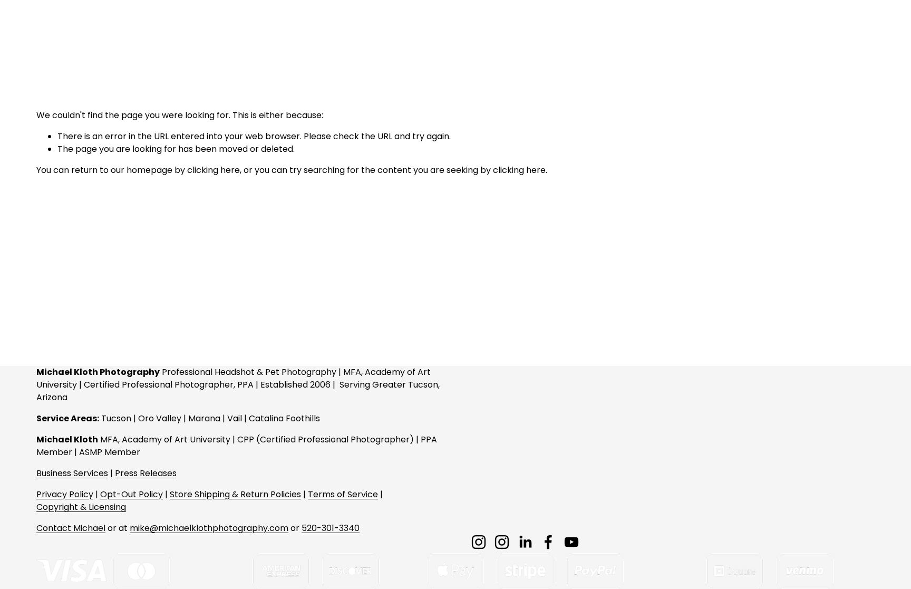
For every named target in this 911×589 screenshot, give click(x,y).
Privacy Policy (64, 494)
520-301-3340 (331, 528)
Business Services (72, 473)
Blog (866, 32)
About (702, 32)
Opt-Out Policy (131, 494)
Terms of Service (343, 494)
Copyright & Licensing (81, 507)
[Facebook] (548, 542)
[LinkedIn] (525, 542)
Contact (750, 32)
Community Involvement (541, 32)
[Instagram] (478, 542)
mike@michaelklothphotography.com (209, 528)
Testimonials (812, 32)
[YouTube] (571, 542)
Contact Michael (70, 528)
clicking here (213, 170)
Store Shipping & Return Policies (235, 494)
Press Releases (146, 473)
